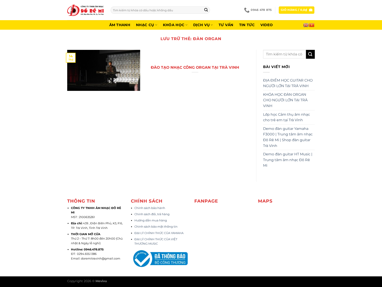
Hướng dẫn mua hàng (150, 220)
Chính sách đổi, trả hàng (152, 214)
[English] (306, 24)
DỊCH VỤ (201, 25)
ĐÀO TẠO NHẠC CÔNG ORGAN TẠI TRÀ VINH (195, 67)
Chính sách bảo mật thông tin (156, 226)
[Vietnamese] (312, 24)
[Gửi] (206, 10)
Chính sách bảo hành (149, 208)
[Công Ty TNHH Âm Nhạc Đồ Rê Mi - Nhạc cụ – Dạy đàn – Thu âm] (85, 10)
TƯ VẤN (226, 25)
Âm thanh (119, 25)
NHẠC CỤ (145, 25)
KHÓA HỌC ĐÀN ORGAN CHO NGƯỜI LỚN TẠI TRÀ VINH (285, 100)
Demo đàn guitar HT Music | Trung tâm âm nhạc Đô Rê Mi (287, 160)
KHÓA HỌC (174, 25)
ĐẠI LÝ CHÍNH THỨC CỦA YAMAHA (158, 233)
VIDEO (266, 25)
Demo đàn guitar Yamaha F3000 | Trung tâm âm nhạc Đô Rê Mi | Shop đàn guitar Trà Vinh (288, 137)
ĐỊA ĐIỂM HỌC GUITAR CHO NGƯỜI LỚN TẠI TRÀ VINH (288, 83)
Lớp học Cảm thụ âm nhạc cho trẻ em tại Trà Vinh (286, 117)
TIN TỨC (247, 25)
